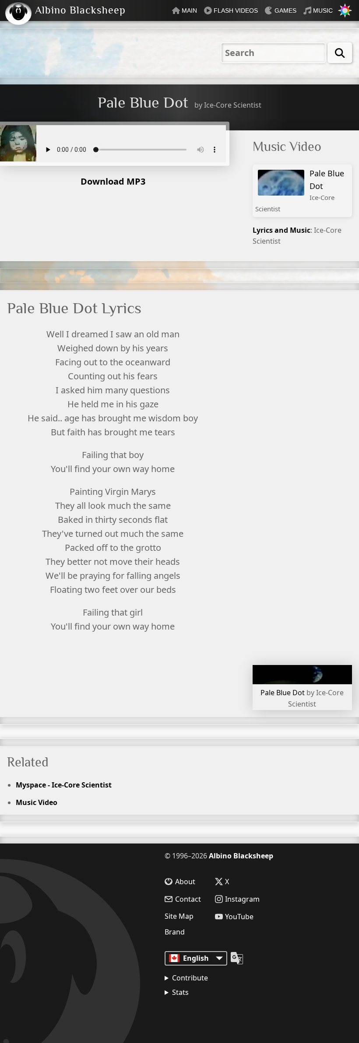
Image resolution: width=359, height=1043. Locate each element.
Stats (180, 992)
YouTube (239, 916)
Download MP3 (113, 181)
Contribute (190, 978)
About (185, 882)
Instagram (242, 899)
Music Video (36, 802)
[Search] (340, 52)
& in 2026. (206, 1014)
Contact (188, 899)
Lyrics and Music (281, 230)
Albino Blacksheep (241, 856)
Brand (175, 931)
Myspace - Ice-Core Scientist (64, 785)
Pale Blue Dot (299, 190)
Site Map (179, 916)
